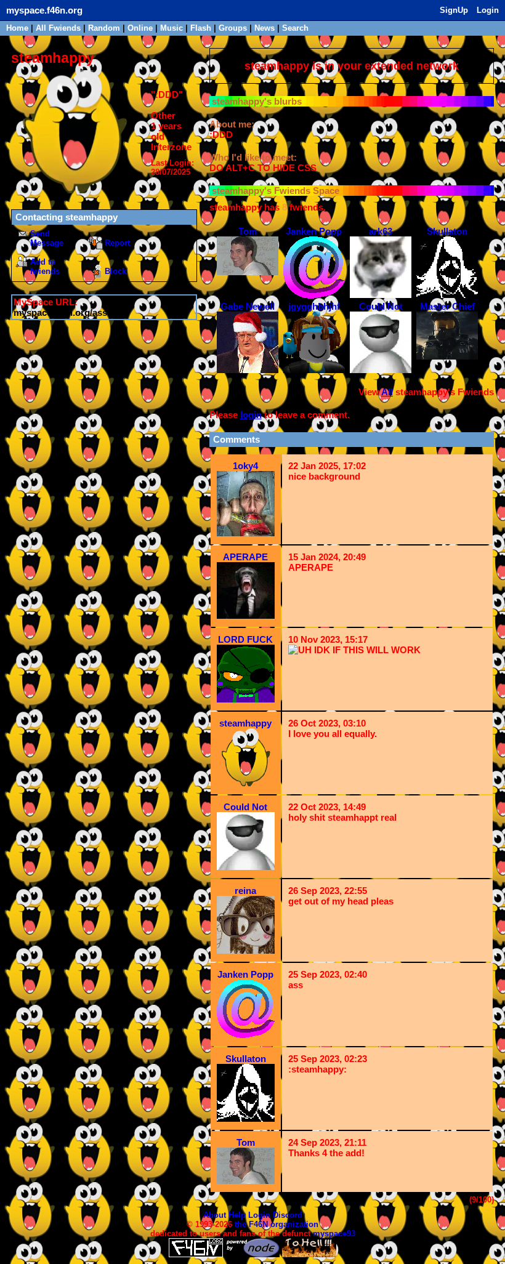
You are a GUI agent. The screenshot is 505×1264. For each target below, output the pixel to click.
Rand (104, 28)
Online (140, 28)
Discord (287, 1215)
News (264, 28)
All (58, 28)
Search (295, 28)
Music (171, 28)
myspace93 (334, 1233)
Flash (200, 28)
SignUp (454, 10)
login (251, 414)
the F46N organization (276, 1224)
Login (488, 10)
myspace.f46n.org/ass (60, 312)
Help (237, 1215)
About (214, 1215)
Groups (233, 28)
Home (17, 28)
